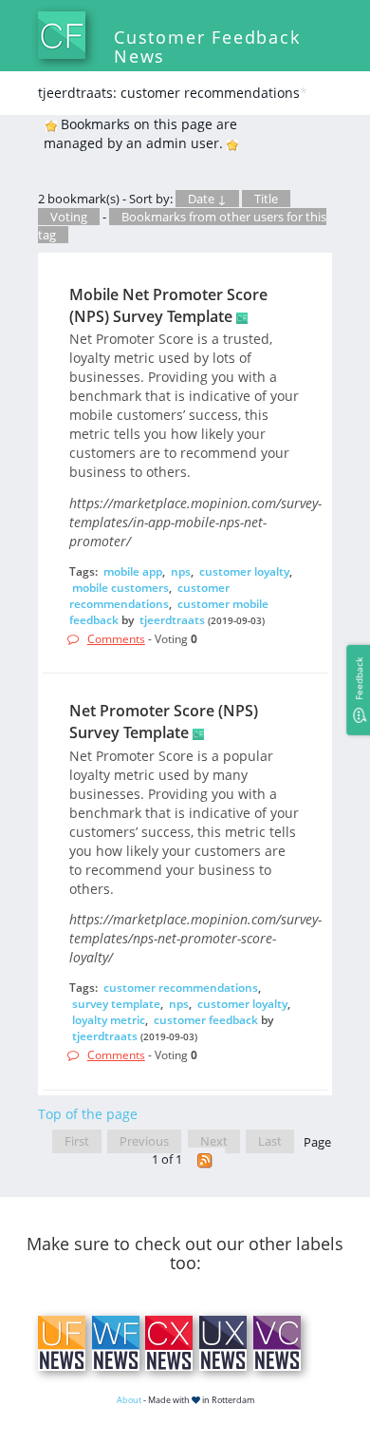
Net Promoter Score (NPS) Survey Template (163, 721)
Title (266, 198)
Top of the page (88, 1114)
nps (181, 571)
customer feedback (206, 1020)
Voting (68, 216)
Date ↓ (207, 198)
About (129, 1400)
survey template (116, 1004)
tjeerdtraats (172, 620)
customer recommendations (149, 596)
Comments (116, 639)
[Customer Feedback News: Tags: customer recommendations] (205, 1159)
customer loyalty (244, 571)
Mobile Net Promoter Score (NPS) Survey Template (168, 305)
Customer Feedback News (207, 46)
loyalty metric (108, 1020)
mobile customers (120, 588)
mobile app (132, 571)
